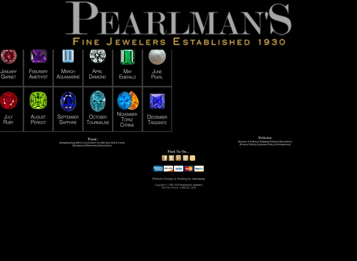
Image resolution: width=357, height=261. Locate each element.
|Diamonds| (91, 145)
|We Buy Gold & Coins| (113, 142)
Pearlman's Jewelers (191, 185)
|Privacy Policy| (248, 144)
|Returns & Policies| (248, 141)
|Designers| (79, 145)
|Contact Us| (93, 142)
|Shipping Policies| (269, 141)
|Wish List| (81, 142)
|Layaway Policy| (265, 144)
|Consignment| (282, 144)
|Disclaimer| (285, 141)
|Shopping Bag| (67, 142)
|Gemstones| (104, 145)
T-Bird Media (198, 179)
